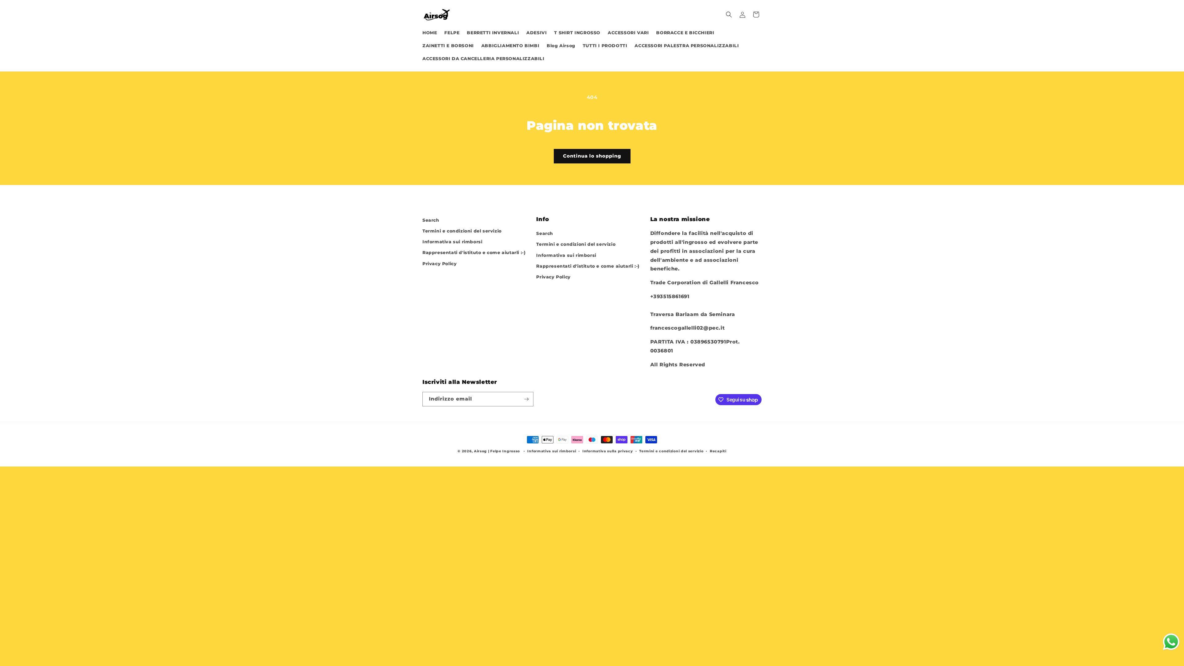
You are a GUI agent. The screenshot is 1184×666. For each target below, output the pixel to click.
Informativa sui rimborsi (452, 242)
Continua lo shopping (592, 156)
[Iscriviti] (526, 399)
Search (430, 220)
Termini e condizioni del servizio (462, 231)
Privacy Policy (439, 263)
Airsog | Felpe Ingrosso (497, 451)
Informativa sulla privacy (607, 451)
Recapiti (718, 451)
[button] (729, 14)
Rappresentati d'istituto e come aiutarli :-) (473, 252)
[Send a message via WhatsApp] (1171, 642)
